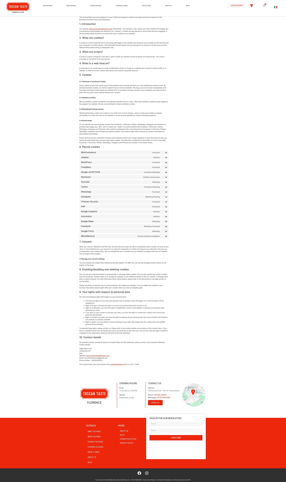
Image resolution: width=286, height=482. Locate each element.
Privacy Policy (126, 443)
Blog (122, 435)
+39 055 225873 (160, 395)
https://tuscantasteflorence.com (101, 29)
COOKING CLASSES (122, 5)
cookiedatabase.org (117, 364)
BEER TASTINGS (71, 5)
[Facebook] (139, 473)
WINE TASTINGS (47, 5)
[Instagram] (146, 473)
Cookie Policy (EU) (128, 439)
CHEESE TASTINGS (95, 5)
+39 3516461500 (163, 398)
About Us (124, 431)
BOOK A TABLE (146, 5)
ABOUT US (168, 5)
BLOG (188, 5)
